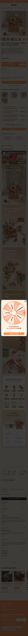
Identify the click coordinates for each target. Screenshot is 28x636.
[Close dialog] (25, 301)
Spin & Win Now (14, 333)
